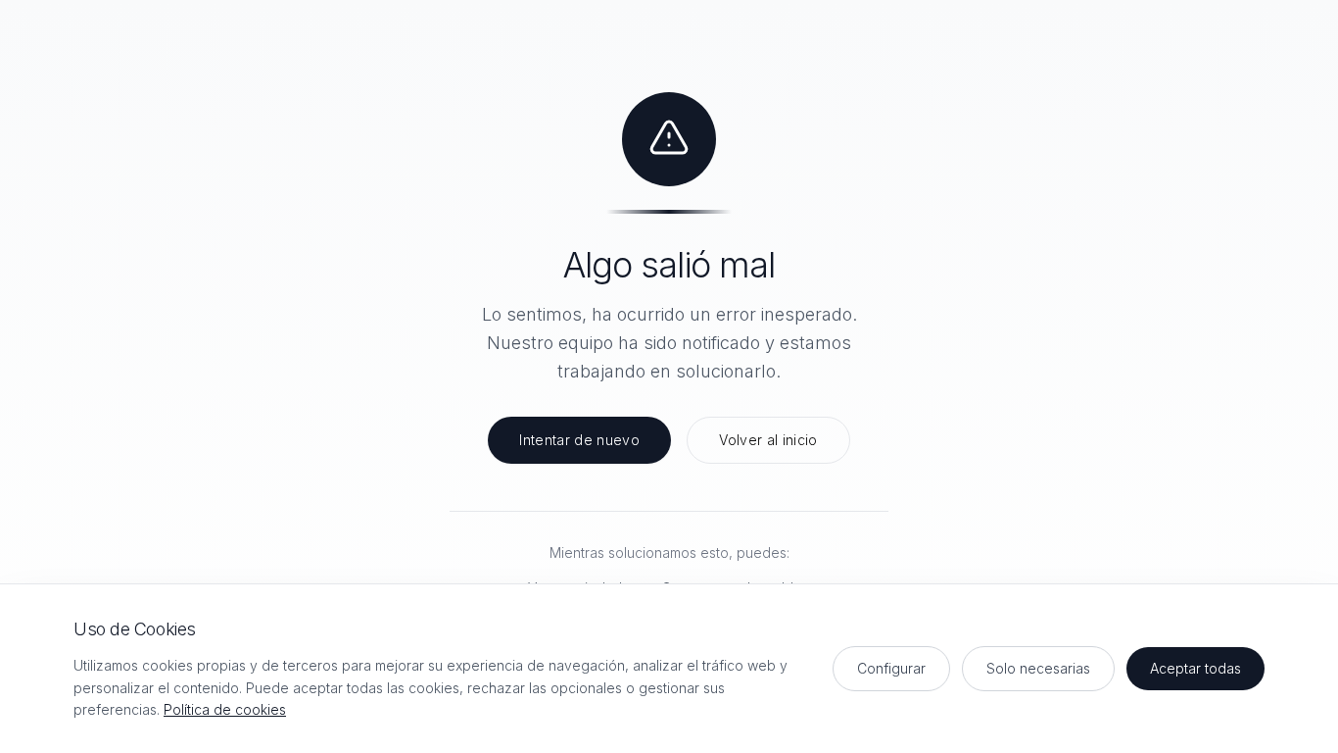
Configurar (891, 668)
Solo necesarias (1038, 668)
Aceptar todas (1195, 668)
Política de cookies (225, 709)
